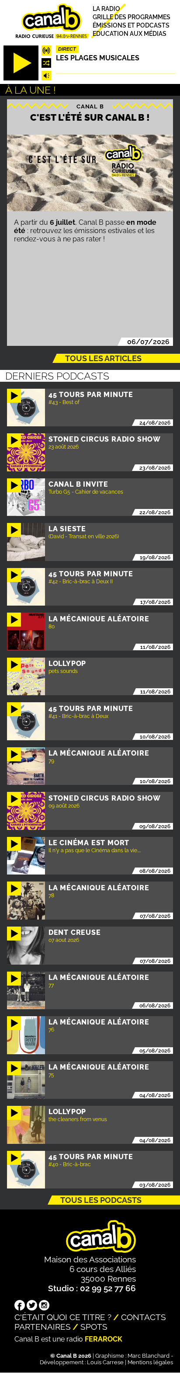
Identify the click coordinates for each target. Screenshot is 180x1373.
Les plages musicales (97, 58)
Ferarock (103, 1339)
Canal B (90, 106)
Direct (67, 49)
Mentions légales (150, 1362)
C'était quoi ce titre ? (62, 1317)
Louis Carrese (105, 1362)
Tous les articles (103, 358)
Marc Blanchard (149, 1355)
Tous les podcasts (101, 1200)
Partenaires (42, 1326)
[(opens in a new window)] (19, 1306)
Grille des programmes (131, 17)
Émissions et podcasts (131, 25)
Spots (93, 1326)
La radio (106, 8)
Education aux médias (129, 33)
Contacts (143, 1317)
